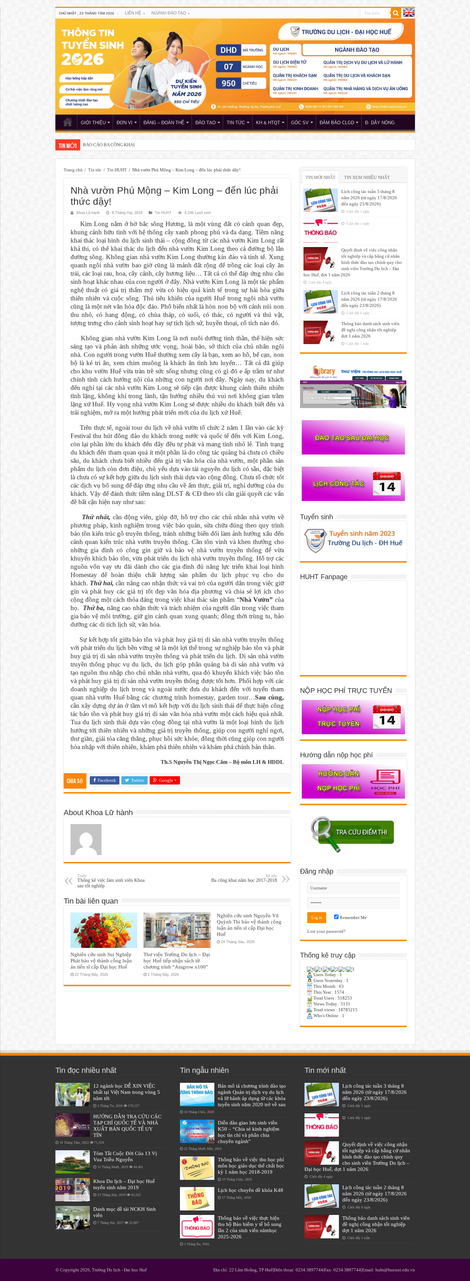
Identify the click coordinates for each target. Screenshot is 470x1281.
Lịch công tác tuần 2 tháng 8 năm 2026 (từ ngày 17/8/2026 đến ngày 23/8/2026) (369, 299)
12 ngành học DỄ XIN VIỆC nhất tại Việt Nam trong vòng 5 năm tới (126, 1092)
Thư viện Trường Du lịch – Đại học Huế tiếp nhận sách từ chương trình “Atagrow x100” (176, 960)
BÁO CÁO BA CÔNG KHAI (109, 144)
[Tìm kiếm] (396, 13)
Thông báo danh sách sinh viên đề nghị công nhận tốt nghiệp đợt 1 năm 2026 (370, 330)
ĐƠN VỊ (124, 122)
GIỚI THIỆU (93, 122)
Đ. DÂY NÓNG (380, 122)
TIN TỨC (236, 122)
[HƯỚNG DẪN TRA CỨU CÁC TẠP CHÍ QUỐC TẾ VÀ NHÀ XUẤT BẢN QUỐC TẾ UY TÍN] (72, 1125)
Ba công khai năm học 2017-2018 (244, 878)
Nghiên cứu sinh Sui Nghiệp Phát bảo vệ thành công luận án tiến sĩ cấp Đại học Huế (101, 960)
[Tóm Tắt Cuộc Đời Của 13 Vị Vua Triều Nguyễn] (72, 1162)
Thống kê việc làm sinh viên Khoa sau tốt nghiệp (111, 881)
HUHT (68, 122)
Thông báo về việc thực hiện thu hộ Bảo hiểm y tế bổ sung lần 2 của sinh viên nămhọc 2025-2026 (249, 1227)
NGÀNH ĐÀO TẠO (168, 13)
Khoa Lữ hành (88, 213)
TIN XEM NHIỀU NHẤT (367, 177)
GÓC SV (300, 122)
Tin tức (95, 169)
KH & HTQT (268, 122)
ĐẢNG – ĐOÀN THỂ (163, 122)
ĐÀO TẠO (205, 122)
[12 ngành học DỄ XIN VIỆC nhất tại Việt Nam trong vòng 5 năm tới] (72, 1094)
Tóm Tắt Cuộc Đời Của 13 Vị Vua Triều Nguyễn (125, 1156)
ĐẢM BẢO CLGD (337, 122)
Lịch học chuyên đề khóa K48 (250, 1190)
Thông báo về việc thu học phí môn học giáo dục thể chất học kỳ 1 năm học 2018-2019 (251, 1165)
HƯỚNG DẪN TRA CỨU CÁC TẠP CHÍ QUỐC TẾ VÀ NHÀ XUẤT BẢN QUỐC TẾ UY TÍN (127, 1125)
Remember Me (353, 917)
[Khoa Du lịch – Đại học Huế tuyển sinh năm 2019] (72, 1190)
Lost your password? (326, 931)
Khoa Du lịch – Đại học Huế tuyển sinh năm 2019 (124, 1184)
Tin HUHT (117, 169)
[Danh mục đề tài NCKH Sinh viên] (72, 1217)
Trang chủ (73, 169)
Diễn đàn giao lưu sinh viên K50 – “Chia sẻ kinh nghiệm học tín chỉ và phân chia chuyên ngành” (248, 1132)
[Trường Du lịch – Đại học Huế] (235, 67)
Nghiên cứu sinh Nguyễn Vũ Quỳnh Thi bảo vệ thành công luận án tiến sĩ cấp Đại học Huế (249, 924)
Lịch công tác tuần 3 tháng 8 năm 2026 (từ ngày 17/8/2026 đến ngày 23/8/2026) (369, 197)
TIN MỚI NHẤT (320, 177)
